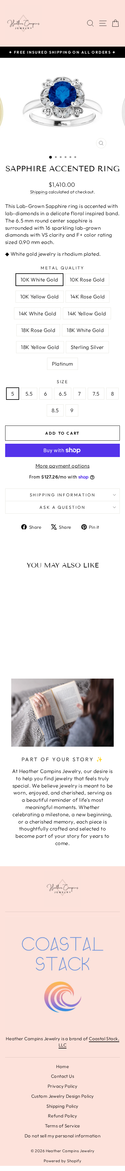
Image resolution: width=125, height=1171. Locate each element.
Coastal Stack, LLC (89, 1042)
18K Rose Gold (38, 330)
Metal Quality (62, 268)
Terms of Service (62, 1126)
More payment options (62, 465)
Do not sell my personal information (62, 1136)
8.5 (55, 410)
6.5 (62, 393)
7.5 (96, 393)
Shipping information (63, 495)
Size (62, 381)
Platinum (62, 363)
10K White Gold (39, 279)
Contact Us (62, 1076)
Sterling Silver (87, 347)
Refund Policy (62, 1116)
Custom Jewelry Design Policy (62, 1096)
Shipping (38, 192)
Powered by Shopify (63, 1160)
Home (62, 1066)
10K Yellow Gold (39, 296)
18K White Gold (85, 330)
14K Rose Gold (87, 296)
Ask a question (62, 507)
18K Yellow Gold (40, 347)
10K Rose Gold (87, 279)
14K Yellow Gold (87, 313)
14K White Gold (37, 313)
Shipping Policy (62, 1106)
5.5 (28, 393)
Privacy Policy (62, 1086)
